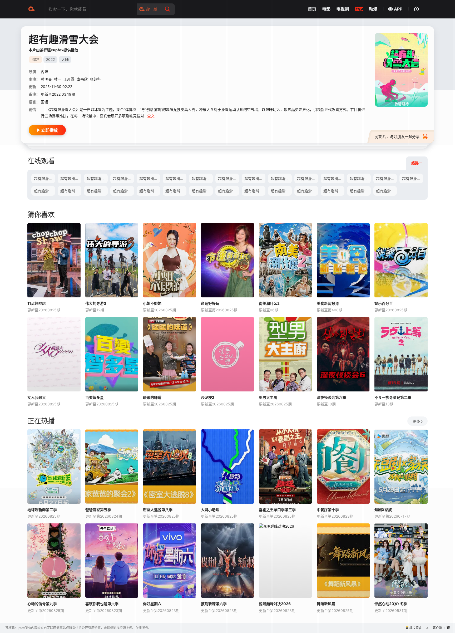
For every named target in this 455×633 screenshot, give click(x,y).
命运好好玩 (210, 303)
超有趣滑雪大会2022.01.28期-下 (202, 178)
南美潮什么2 (269, 303)
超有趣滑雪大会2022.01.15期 (70, 178)
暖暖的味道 (152, 397)
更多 (416, 421)
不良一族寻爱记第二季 (392, 397)
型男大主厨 (268, 397)
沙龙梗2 (207, 397)
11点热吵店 (36, 303)
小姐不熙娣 (152, 303)
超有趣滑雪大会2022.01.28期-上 (175, 178)
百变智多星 (94, 397)
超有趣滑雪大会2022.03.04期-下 (202, 191)
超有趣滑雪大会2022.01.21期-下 (123, 178)
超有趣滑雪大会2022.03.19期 (386, 191)
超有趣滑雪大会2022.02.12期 (386, 178)
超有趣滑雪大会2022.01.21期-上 (97, 178)
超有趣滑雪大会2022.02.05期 (307, 178)
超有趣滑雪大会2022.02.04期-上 (254, 178)
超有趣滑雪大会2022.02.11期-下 (360, 178)
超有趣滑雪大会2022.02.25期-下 (123, 191)
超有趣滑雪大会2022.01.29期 (228, 178)
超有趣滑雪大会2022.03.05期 (228, 191)
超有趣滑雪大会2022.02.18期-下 (44, 191)
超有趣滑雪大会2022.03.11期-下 (281, 191)
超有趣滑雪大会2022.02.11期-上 (333, 178)
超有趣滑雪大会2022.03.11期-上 (254, 191)
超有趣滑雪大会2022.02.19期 (70, 191)
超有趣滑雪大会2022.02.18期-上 (412, 178)
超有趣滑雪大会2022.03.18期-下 (360, 191)
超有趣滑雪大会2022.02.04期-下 (281, 178)
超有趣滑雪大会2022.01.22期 (149, 178)
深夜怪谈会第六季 (331, 397)
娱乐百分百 (383, 303)
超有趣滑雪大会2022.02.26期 (149, 191)
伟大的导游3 (95, 303)
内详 (44, 71)
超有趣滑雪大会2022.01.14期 (44, 178)
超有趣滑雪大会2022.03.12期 (307, 191)
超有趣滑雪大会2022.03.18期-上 (333, 191)
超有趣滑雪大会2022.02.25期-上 (97, 191)
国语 (44, 102)
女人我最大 (36, 397)
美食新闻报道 (328, 303)
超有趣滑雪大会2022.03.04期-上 (175, 191)
